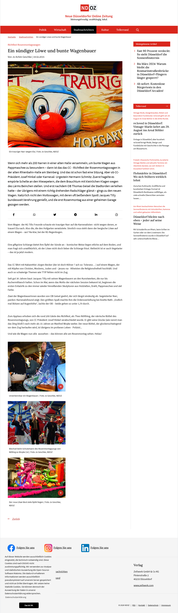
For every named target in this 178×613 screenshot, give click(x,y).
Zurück (16, 518)
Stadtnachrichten (84, 29)
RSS (133, 605)
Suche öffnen (137, 30)
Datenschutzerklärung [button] (15, 597)
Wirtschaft (60, 29)
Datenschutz (153, 605)
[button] (13, 214)
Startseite (12, 37)
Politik (42, 29)
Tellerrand (122, 29)
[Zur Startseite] (89, 10)
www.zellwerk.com (144, 585)
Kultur (105, 29)
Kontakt (141, 605)
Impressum (166, 605)
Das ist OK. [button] (29, 605)
